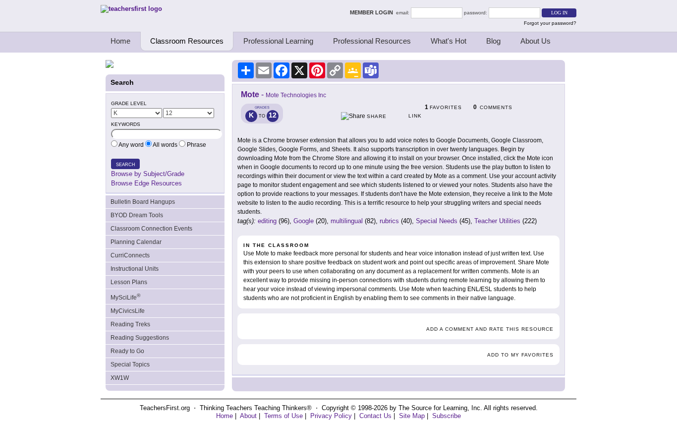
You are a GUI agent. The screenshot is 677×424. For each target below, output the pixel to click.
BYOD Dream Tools (137, 215)
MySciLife (125, 297)
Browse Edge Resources (146, 183)
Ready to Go (127, 351)
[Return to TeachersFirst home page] (131, 8)
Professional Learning (278, 41)
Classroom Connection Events (151, 228)
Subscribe (446, 416)
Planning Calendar (136, 242)
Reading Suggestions (140, 337)
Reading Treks (130, 324)
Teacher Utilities (497, 221)
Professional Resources (372, 41)
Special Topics (130, 364)
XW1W (120, 377)
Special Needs (436, 221)
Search (125, 164)
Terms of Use (283, 416)
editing (267, 221)
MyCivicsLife (128, 310)
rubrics (389, 221)
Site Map (412, 416)
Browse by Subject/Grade (147, 174)
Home (120, 41)
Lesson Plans (129, 282)
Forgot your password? (550, 23)
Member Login (373, 12)
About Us (535, 41)
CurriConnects (130, 255)
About (248, 416)
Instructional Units (135, 268)
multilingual (347, 221)
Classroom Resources (187, 41)
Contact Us (375, 416)
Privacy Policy (331, 416)
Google (303, 221)
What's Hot (448, 41)
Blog (493, 41)
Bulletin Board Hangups (143, 201)
